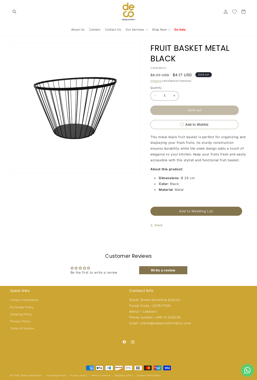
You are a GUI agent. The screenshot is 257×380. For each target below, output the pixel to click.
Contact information (148, 375)
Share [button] (158, 225)
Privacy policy (78, 375)
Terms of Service (22, 328)
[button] (14, 11)
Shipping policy (123, 375)
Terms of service (100, 375)
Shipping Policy (21, 314)
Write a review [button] (163, 270)
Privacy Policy (20, 321)
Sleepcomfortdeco (31, 375)
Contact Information (24, 300)
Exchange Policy (22, 307)
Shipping (155, 80)
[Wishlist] (234, 11)
